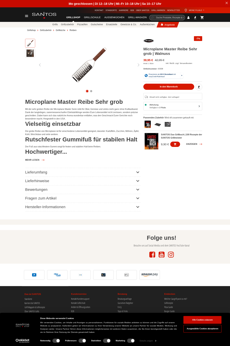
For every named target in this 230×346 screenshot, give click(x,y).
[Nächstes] (139, 65)
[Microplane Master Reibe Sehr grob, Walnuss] (89, 65)
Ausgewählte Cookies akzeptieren (202, 328)
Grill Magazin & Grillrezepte (34, 307)
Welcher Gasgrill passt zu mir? (175, 298)
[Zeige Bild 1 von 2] (87, 91)
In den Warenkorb (169, 87)
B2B (132, 10)
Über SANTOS (142, 10)
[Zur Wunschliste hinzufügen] (199, 87)
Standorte (111, 10)
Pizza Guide (168, 307)
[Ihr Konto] (188, 17)
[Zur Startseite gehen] (41, 15)
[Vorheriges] (40, 65)
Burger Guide (169, 311)
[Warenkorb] (202, 17)
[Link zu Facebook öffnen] (152, 258)
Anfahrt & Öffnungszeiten (80, 307)
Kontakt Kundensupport (80, 298)
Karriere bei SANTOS (32, 303)
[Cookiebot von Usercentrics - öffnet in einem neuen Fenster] (22, 341)
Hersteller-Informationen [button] (45, 207)
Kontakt (99, 10)
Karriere (123, 10)
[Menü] (26, 16)
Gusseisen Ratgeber (125, 303)
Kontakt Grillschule (78, 303)
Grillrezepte (168, 303)
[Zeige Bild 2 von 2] (91, 91)
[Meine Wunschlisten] (195, 17)
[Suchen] (152, 17)
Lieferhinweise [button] (37, 181)
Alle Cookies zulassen (202, 320)
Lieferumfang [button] (36, 172)
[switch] (82, 341)
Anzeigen (191, 144)
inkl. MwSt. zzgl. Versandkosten (179, 63)
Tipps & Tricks (123, 311)
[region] (82, 65)
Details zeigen (146, 341)
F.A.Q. (120, 307)
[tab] (148, 124)
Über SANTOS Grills (31, 311)
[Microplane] (148, 41)
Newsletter (173, 10)
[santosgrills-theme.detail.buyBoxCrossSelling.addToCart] (175, 144)
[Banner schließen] (226, 3)
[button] (34, 160)
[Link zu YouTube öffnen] (162, 258)
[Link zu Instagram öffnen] (171, 258)
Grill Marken (158, 10)
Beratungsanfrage (125, 298)
